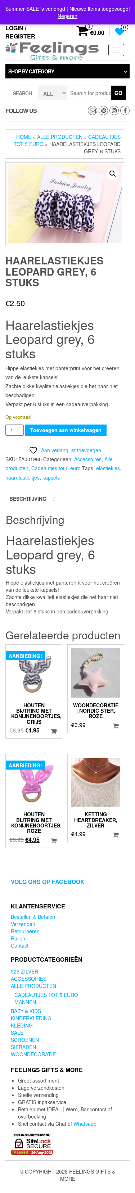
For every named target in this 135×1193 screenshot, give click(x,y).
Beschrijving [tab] (27, 498)
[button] (112, 173)
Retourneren (25, 931)
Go (118, 92)
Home (23, 136)
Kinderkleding (31, 1018)
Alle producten (59, 136)
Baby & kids (26, 1011)
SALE (17, 1032)
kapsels (51, 477)
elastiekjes (108, 468)
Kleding (22, 1025)
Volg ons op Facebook (48, 881)
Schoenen (25, 1039)
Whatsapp (84, 1123)
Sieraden (23, 1047)
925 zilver (24, 971)
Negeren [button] (67, 15)
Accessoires (88, 459)
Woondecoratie (33, 1054)
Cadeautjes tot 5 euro (56, 468)
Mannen (25, 1002)
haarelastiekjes (22, 477)
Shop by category (31, 71)
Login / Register (20, 32)
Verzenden (23, 923)
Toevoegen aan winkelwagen (66, 430)
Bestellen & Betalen (33, 916)
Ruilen (18, 938)
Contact (19, 945)
